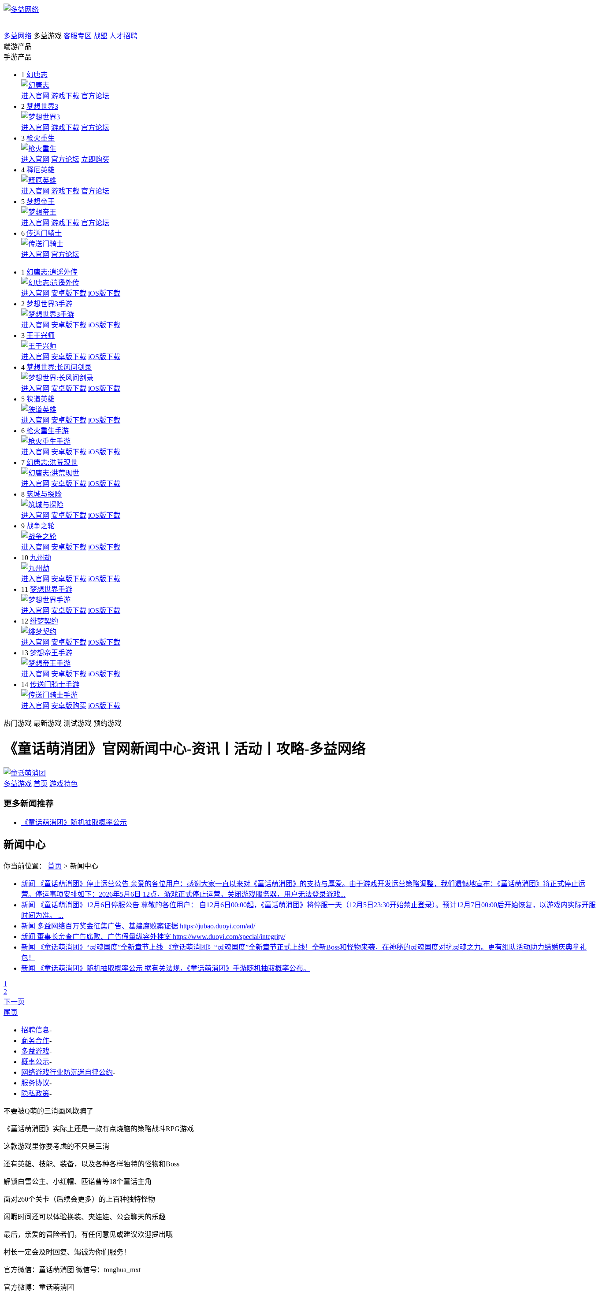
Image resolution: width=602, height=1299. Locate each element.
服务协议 (35, 1083)
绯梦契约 (44, 621)
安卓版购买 (68, 705)
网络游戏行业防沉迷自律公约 (67, 1072)
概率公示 (35, 1061)
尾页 (11, 1012)
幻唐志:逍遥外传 (52, 272)
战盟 (100, 36)
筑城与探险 (44, 494)
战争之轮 (40, 526)
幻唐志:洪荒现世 (52, 462)
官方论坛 (95, 96)
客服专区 (77, 36)
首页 (40, 783)
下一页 (14, 1002)
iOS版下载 (104, 293)
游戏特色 (63, 783)
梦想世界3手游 (49, 304)
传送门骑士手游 (54, 684)
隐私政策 (35, 1093)
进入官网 (35, 96)
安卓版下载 (68, 293)
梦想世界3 (42, 106)
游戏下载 (65, 96)
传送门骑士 (44, 233)
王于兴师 (40, 335)
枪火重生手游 (47, 430)
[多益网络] (21, 9)
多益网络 (18, 36)
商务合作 (35, 1040)
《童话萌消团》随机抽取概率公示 (74, 822)
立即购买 (95, 159)
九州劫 (40, 557)
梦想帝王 (40, 201)
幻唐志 (37, 74)
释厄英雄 (40, 170)
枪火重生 (40, 138)
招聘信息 (35, 1030)
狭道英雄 (40, 399)
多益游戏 (18, 783)
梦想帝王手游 (51, 653)
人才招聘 (123, 36)
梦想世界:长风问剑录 (59, 367)
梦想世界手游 (51, 589)
